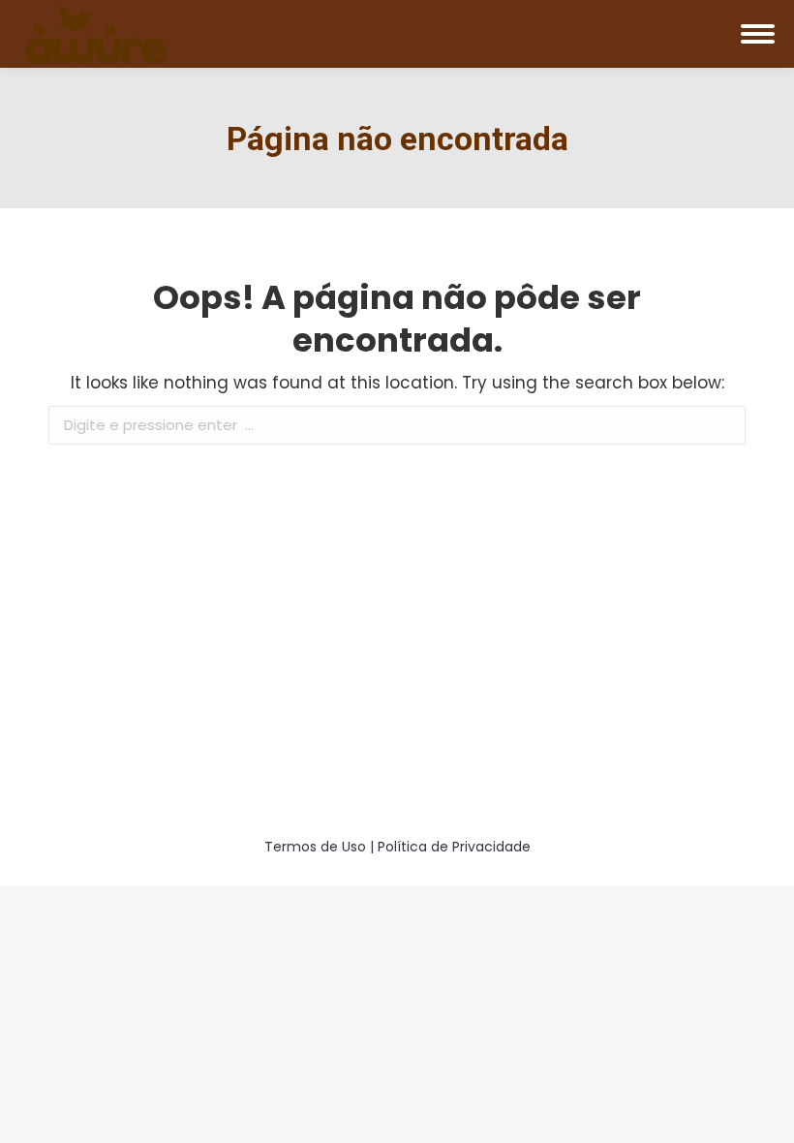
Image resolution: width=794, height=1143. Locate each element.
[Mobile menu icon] (758, 33)
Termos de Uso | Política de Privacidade (397, 846)
